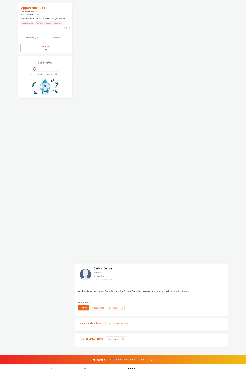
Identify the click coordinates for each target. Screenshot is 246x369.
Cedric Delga (103, 268)
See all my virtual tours (118, 323)
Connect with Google (125, 359)
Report (67, 27)
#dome (48, 23)
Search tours (114, 339)
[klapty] (85, 274)
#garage (39, 23)
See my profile (116, 307)
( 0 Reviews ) (101, 276)
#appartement (27, 23)
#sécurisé (57, 23)
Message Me (98, 307)
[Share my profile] (110, 279)
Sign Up (36, 74)
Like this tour (29, 37)
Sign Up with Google (48, 68)
